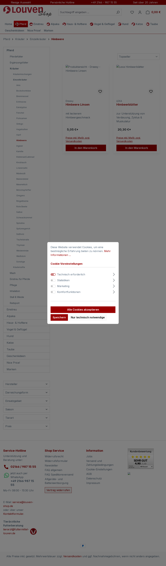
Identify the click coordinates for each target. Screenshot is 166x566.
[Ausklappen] (113, 274)
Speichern (59, 317)
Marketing (63, 286)
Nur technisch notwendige (88, 317)
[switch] (53, 280)
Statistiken (63, 280)
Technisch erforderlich (71, 274)
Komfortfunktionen (68, 292)
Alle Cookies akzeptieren (83, 309)
